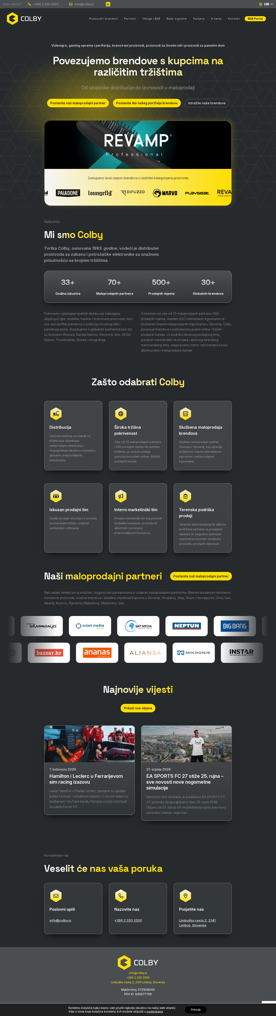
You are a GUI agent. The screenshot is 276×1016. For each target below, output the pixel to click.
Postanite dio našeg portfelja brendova (147, 103)
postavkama (155, 1011)
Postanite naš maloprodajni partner (78, 103)
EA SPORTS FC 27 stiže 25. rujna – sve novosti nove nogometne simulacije (184, 782)
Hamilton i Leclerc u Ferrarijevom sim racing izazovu (86, 779)
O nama (216, 18)
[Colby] (24, 18)
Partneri (130, 18)
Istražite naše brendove (207, 103)
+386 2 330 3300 (46, 4)
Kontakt (234, 18)
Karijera (198, 18)
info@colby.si (84, 4)
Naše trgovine (176, 18)
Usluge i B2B (151, 18)
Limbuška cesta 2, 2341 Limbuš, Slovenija (197, 922)
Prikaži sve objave (138, 708)
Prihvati (196, 1009)
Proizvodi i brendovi (103, 18)
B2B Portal (255, 18)
